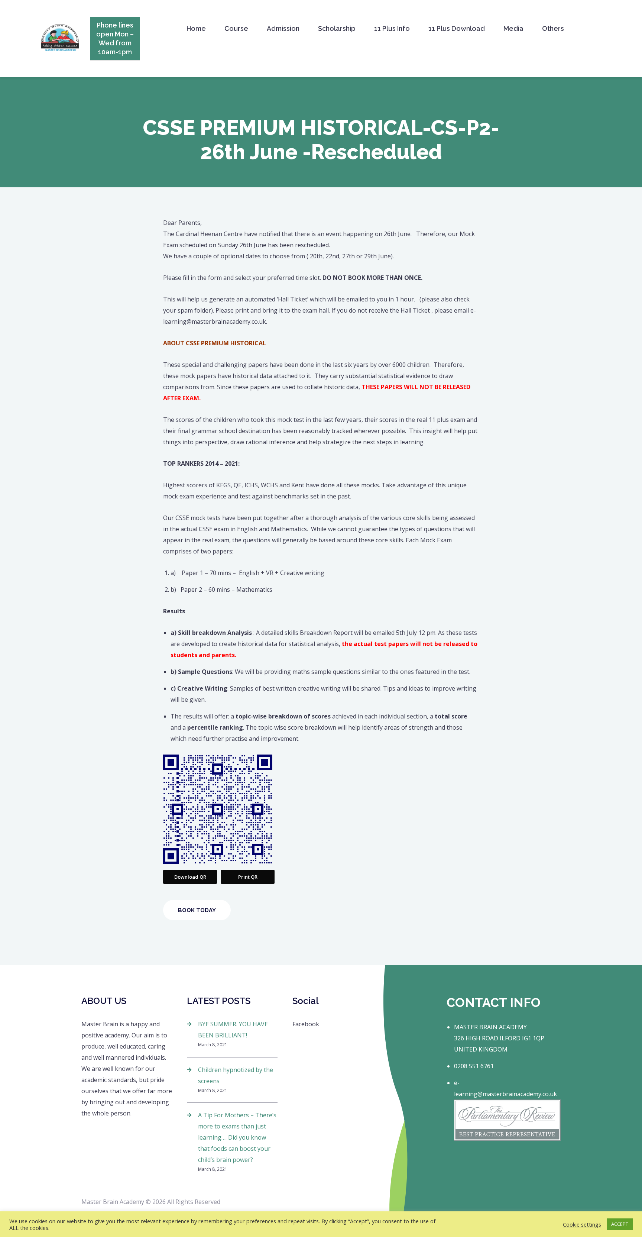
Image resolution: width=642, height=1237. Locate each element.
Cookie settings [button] (582, 1224)
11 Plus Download (456, 28)
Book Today (197, 910)
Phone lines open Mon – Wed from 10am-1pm (115, 38)
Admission (283, 28)
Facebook (305, 1024)
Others (553, 28)
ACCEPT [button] (619, 1224)
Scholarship (337, 28)
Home (196, 28)
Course (236, 28)
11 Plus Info (392, 28)
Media (513, 28)
